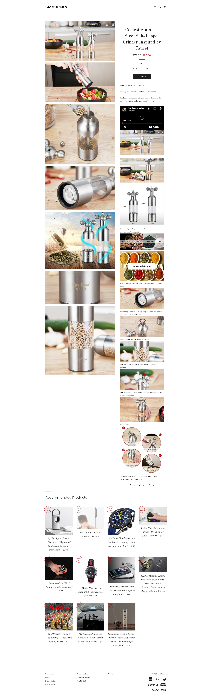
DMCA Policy (50, 684)
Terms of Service (83, 677)
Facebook (114, 674)
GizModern (162, 674)
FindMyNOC (81, 681)
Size (141, 63)
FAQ (47, 677)
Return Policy (50, 681)
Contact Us (49, 674)
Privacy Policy (82, 674)
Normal (136, 69)
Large (148, 69)
